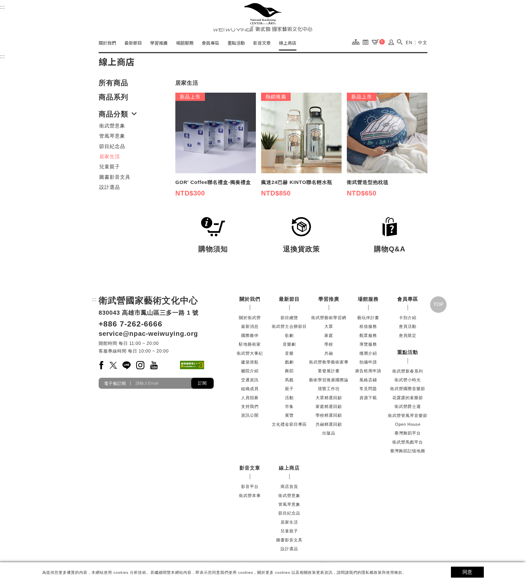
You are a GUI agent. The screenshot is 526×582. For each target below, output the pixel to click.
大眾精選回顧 (329, 397)
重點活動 (236, 42)
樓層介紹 (368, 353)
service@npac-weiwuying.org (148, 333)
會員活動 (407, 326)
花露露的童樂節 (407, 397)
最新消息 (250, 326)
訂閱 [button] (202, 383)
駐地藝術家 (250, 344)
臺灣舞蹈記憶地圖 (407, 450)
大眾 (328, 326)
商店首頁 (289, 486)
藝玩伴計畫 (368, 317)
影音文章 (262, 42)
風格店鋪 (368, 379)
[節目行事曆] (367, 41)
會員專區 (210, 42)
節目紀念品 (112, 146)
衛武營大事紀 (250, 353)
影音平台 (250, 486)
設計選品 (109, 187)
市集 (289, 406)
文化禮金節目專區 (289, 424)
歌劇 (289, 335)
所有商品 (113, 83)
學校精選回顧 (329, 415)
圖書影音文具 (114, 177)
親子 (289, 388)
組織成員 (250, 388)
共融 (328, 353)
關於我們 (107, 42)
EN (409, 42)
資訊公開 (250, 415)
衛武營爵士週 (408, 406)
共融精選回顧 (329, 424)
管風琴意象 (112, 136)
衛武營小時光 (408, 379)
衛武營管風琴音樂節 (407, 415)
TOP (438, 304)
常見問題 (368, 388)
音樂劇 (289, 344)
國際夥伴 (250, 335)
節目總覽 (289, 317)
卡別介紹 (407, 317)
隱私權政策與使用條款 (381, 572)
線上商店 (287, 42)
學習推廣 (159, 42)
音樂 (289, 353)
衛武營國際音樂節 (407, 388)
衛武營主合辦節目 (289, 326)
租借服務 (368, 326)
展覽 (289, 415)
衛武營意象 (112, 126)
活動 (289, 397)
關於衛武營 (250, 317)
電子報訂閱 (115, 383)
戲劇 (289, 362)
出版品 (328, 433)
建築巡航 (250, 362)
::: (2, 7)
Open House (408, 424)
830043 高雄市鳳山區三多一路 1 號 (149, 312)
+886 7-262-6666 (130, 324)
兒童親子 (109, 166)
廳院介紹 (250, 370)
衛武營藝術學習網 (328, 317)
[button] (399, 42)
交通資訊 (250, 379)
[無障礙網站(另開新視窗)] (192, 365)
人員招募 (250, 397)
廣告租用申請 (368, 370)
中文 (422, 42)
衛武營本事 (250, 495)
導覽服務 (368, 344)
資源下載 (368, 397)
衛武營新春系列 (407, 371)
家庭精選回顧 (329, 406)
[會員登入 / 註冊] (391, 43)
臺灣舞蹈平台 (408, 433)
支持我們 (250, 406)
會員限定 (407, 335)
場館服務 (184, 42)
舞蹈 (289, 370)
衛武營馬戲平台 (407, 442)
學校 (328, 344)
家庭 (328, 335)
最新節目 (133, 42)
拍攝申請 (368, 362)
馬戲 (289, 379)
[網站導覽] (357, 41)
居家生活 (109, 156)
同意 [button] (467, 572)
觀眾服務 (368, 335)
